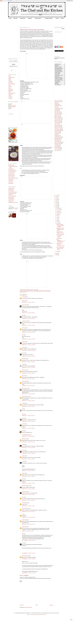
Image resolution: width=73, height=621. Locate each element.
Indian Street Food (57, 121)
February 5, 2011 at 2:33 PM (28, 488)
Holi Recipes (10, 194)
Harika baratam (24, 381)
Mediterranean (10, 90)
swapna (23, 364)
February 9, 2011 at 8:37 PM (28, 524)
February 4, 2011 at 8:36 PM (28, 312)
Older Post (51, 605)
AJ (22, 514)
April (57, 220)
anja (22, 533)
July (57, 215)
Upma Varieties (57, 150)
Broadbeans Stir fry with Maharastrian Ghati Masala (60, 229)
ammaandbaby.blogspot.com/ (27, 434)
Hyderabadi (10, 81)
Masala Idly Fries (59, 238)
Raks (23, 497)
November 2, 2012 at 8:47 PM (28, 553)
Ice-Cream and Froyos (58, 118)
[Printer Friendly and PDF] (51, 31)
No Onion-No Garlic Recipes (13, 178)
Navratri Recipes (11, 197)
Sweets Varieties (57, 147)
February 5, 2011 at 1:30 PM (28, 476)
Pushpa (23, 450)
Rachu (23, 430)
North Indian (10, 94)
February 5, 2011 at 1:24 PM (28, 470)
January (58, 251)
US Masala (24, 414)
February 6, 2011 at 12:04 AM (28, 500)
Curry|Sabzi (56, 109)
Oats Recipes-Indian (58, 129)
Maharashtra (10, 89)
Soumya (23, 423)
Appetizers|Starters (58, 101)
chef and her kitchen (25, 555)
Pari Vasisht (24, 296)
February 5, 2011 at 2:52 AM (28, 385)
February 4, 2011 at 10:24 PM (28, 325)
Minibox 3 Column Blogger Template (32, 614)
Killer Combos (36, 290)
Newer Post (22, 605)
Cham (23, 478)
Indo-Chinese (10, 82)
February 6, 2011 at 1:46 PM (28, 505)
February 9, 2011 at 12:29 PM (28, 517)
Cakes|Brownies (57, 105)
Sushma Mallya (24, 519)
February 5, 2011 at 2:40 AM (28, 378)
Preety (23, 418)
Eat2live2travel (24, 438)
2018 (57, 196)
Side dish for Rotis (34, 291)
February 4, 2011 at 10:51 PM (28, 350)
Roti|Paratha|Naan (26, 291)
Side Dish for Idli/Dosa (58, 142)
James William (40, 614)
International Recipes (11, 83)
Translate (16, 208)
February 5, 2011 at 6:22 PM (28, 494)
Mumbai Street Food (58, 127)
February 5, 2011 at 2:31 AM (28, 373)
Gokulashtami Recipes (12, 193)
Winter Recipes (10, 183)
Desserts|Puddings (58, 113)
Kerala (9, 87)
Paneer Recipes (57, 131)
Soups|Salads (57, 144)
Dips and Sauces (57, 114)
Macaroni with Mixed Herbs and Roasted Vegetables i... (60, 225)
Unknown (23, 347)
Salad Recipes (57, 139)
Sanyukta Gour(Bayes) (25, 485)
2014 (57, 202)
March (58, 221)
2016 (57, 199)
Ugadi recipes (10, 201)
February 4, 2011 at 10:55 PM (28, 356)
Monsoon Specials (11, 176)
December (58, 208)
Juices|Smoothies (57, 122)
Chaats (56, 106)
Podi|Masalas (57, 135)
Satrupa (23, 461)
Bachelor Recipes (11, 165)
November (58, 209)
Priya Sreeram (24, 491)
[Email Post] (37, 289)
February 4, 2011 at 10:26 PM (28, 332)
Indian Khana (24, 358)
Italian (9, 85)
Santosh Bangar (24, 388)
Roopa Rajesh (24, 526)
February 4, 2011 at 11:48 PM (28, 361)
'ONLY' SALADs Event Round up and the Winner (60, 248)
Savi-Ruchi (24, 327)
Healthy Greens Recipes (12, 170)
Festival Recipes (11, 190)
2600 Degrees (44, 614)
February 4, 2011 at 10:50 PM (28, 344)
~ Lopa (23, 542)
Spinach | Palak (41, 291)
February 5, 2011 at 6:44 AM (28, 428)
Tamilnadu (10, 98)
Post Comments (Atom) (28, 607)
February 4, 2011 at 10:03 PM (28, 318)
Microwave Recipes (11, 175)
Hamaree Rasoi (24, 304)
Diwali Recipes (10, 189)
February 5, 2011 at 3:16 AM (28, 400)
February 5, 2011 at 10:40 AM (28, 447)
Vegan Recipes (10, 180)
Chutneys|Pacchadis (58, 108)
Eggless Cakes (57, 116)
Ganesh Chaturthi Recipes (12, 192)
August (58, 214)
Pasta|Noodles (57, 133)
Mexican (9, 91)
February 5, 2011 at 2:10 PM (28, 483)
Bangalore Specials (11, 77)
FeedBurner (16, 66)
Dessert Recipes (57, 112)
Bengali (9, 78)
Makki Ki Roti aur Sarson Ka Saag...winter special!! (60, 244)
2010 (57, 253)
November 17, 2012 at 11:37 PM (29, 572)
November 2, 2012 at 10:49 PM (28, 558)
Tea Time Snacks (57, 148)
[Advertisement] (36, 22)
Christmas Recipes (11, 188)
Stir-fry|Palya (57, 146)
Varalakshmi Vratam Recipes (13, 202)
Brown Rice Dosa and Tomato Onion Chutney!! (60, 235)
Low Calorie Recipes (11, 171)
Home (37, 605)
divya (23, 315)
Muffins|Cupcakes (57, 126)
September (58, 212)
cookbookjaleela (24, 502)
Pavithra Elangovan (25, 396)
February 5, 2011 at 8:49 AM (28, 436)
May (57, 218)
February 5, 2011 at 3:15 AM (28, 393)
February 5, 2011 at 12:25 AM (28, 367)
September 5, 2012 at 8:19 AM (28, 540)
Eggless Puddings (57, 117)
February (58, 223)
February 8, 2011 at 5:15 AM (28, 511)
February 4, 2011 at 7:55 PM (28, 302)
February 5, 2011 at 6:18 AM (28, 421)
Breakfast (56, 104)
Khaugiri (23, 444)
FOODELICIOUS (25, 300)
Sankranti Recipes (11, 199)
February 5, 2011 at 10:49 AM (28, 453)
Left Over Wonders (58, 125)
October (58, 211)
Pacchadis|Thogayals (58, 130)
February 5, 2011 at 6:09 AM (28, 415)
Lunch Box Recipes (11, 172)
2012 (57, 205)
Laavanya (23, 341)
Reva (23, 334)
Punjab (9, 95)
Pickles (56, 134)
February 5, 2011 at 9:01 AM (28, 441)
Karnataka (10, 86)
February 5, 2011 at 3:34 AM (28, 406)
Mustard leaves (42, 290)
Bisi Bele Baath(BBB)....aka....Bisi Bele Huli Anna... (60, 240)
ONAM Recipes (11, 198)
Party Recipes (10, 179)
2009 (57, 254)
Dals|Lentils (56, 110)
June (57, 217)
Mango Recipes (11, 174)
